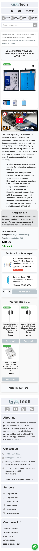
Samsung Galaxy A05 (14, 238)
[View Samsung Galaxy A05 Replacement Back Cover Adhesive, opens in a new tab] (22, 281)
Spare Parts (10, 34)
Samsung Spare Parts (22, 34)
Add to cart (24, 291)
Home (4, 34)
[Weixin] (32, 409)
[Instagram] (7, 409)
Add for (23, 266)
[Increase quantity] (9, 291)
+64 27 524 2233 (12, 454)
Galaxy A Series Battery (19, 235)
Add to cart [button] (10, 341)
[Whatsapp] (23, 409)
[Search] (35, 25)
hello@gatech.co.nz (13, 458)
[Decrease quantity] (3, 291)
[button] (33, 66)
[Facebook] (15, 409)
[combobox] (17, 25)
